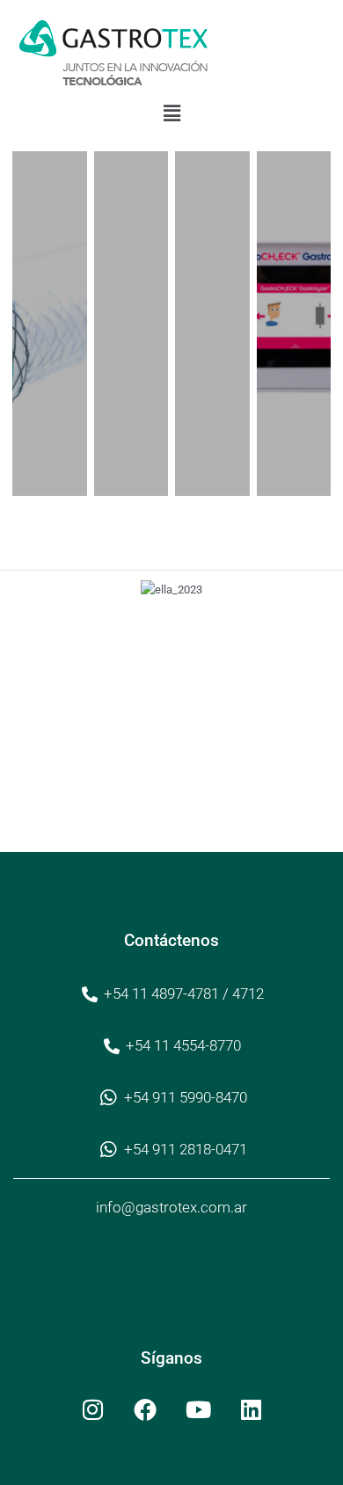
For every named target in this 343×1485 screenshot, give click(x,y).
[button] (171, 113)
